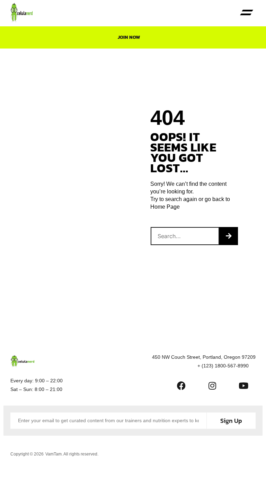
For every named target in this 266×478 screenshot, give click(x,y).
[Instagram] (212, 386)
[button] (247, 13)
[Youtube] (243, 386)
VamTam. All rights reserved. (71, 454)
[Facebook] (181, 386)
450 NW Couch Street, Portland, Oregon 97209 (204, 357)
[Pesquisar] (228, 236)
